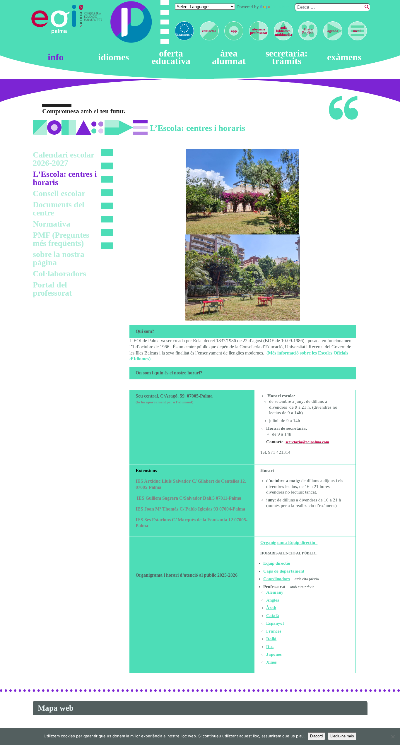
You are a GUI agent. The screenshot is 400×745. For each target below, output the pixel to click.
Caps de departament (283, 571)
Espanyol (275, 623)
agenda (332, 31)
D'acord (316, 736)
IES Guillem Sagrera (158, 498)
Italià (271, 638)
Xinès (271, 662)
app (234, 31)
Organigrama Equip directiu (288, 542)
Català (272, 615)
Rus (269, 646)
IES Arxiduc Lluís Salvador (164, 481)
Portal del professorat (52, 288)
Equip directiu (276, 563)
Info (56, 57)
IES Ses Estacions (153, 519)
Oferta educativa (171, 57)
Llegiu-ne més (342, 736)
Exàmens (344, 57)
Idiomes (113, 57)
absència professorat (258, 31)
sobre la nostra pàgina (58, 258)
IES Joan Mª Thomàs (157, 508)
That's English (308, 31)
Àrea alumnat (229, 57)
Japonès (274, 654)
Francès (273, 631)
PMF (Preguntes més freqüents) (61, 239)
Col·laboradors (59, 273)
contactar (209, 31)
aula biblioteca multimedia (283, 31)
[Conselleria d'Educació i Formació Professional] (91, 19)
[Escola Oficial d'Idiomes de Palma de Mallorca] (54, 19)
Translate (280, 6)
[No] (393, 736)
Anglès (272, 600)
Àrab (271, 607)
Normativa (51, 223)
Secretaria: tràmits (287, 57)
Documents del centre (58, 208)
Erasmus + (184, 34)
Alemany (274, 592)
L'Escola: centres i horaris (65, 178)
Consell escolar (59, 193)
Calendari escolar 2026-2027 (63, 158)
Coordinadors (276, 578)
